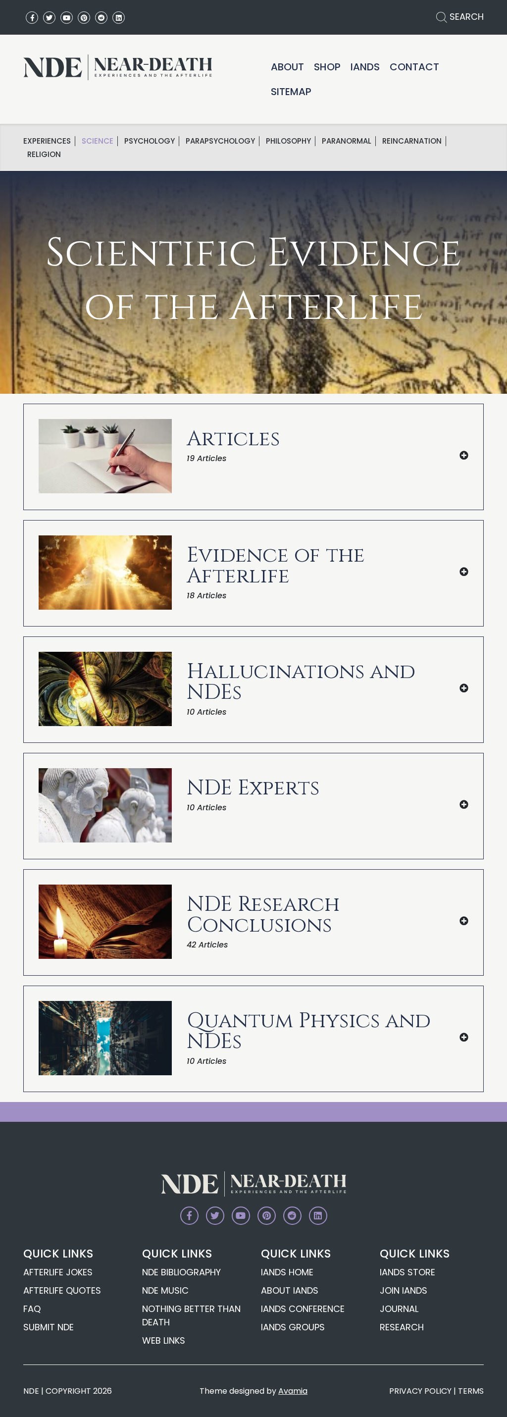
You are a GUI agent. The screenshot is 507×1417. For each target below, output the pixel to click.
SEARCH (465, 16)
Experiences (47, 141)
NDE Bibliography (181, 1272)
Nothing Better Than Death (191, 1315)
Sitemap (291, 92)
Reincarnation (412, 141)
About (287, 67)
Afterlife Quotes (62, 1290)
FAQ (32, 1309)
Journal (399, 1309)
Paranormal (346, 141)
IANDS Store (407, 1272)
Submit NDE (48, 1327)
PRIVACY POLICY (420, 1391)
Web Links (163, 1340)
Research (402, 1327)
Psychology (149, 141)
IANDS (365, 67)
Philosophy (288, 141)
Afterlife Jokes (58, 1272)
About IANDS (289, 1290)
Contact (414, 67)
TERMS (471, 1391)
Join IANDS (403, 1290)
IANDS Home (287, 1272)
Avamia (292, 1391)
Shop (327, 67)
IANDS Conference (303, 1309)
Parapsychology (220, 141)
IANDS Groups (293, 1327)
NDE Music (165, 1290)
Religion (44, 154)
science (97, 141)
